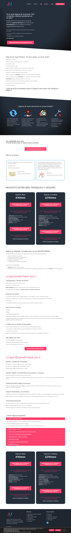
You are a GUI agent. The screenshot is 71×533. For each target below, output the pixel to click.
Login (52, 4)
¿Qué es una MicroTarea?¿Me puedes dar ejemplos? (19, 434)
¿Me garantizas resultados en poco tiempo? (18, 441)
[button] (35, 418)
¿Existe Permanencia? (13, 444)
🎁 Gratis (46, 4)
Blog (41, 4)
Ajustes (64, 530)
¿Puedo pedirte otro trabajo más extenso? (17, 436)
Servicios (29, 4)
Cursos (35, 4)
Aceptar (51, 530)
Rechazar (58, 530)
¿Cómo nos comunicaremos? (14, 429)
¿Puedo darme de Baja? (13, 439)
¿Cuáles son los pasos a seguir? (15, 418)
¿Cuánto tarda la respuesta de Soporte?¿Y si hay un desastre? (22, 431)
